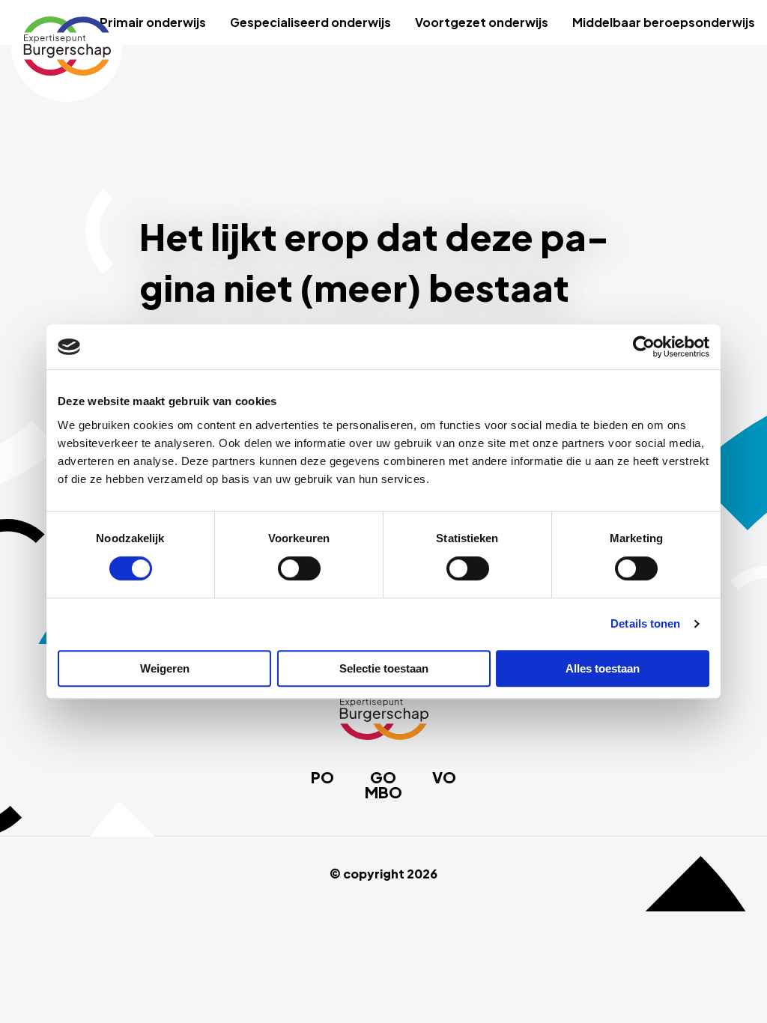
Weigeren (165, 668)
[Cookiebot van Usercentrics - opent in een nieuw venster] (643, 347)
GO (383, 777)
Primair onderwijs (153, 22)
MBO (383, 792)
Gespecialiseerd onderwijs (310, 22)
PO (322, 777)
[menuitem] (153, 22)
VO (444, 777)
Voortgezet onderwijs (481, 22)
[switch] (299, 568)
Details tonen (645, 623)
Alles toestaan (603, 668)
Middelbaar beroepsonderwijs (663, 22)
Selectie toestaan (383, 668)
